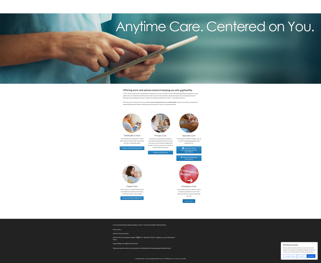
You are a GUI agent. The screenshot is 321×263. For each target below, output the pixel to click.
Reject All (301, 256)
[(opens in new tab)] (132, 183)
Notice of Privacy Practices (121, 233)
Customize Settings (290, 256)
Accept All (311, 256)
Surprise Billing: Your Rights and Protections (125, 243)
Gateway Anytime (160, 6)
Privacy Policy (117, 229)
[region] (299, 251)
